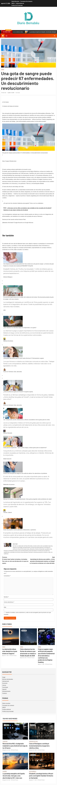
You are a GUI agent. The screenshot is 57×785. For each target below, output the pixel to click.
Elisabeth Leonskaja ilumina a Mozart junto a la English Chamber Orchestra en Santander (41, 776)
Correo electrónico (9, 602)
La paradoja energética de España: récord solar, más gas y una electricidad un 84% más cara (14, 776)
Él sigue (16, 222)
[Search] (55, 35)
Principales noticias (33, 741)
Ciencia (4, 685)
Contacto (4, 693)
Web (5, 607)
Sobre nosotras (15, 1)
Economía (4, 683)
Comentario (7, 576)
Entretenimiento (6, 691)
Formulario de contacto (26, 1)
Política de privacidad (17, 5)
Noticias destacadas (7, 679)
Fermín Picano (13, 655)
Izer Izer (4, 92)
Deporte (4, 689)
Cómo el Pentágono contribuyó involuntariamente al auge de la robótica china (39, 746)
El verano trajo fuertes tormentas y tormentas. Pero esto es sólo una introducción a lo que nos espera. (15, 560)
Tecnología (5, 687)
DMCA (13, 3)
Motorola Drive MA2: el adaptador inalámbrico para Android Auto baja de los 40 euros (15, 746)
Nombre (6, 597)
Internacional (5, 681)
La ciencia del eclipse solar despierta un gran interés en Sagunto (9, 651)
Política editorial (20, 3)
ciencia (2, 69)
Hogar (3, 677)
